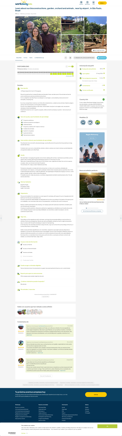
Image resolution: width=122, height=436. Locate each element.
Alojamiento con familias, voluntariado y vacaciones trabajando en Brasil (43, 382)
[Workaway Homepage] (23, 2)
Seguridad (64, 409)
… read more (40, 352)
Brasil (18, 13)
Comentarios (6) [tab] (39, 57)
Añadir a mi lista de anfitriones (84, 57)
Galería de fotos (42, 409)
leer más (92, 138)
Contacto (102, 57)
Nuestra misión (42, 420)
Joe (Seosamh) (42, 326)
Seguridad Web (45, 296)
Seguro (63, 413)
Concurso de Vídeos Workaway (46, 414)
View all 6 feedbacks (45, 376)
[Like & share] (70, 57)
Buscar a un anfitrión (19, 407)
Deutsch (87, 409)
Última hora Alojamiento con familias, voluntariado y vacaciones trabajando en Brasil (82, 384)
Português (87, 413)
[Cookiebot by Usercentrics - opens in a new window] (12, 433)
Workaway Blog (42, 407)
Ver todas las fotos (99, 50)
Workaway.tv (42, 411)
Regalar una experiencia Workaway (23, 416)
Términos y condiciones (67, 416)
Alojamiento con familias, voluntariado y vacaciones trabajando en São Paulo (38, 384)
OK (107, 426)
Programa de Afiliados (44, 418)
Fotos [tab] (25, 57)
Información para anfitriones (21, 409)
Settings (23, 433)
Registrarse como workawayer (22, 413)
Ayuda (63, 407)
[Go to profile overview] (45, 312)
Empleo (64, 420)
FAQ (63, 411)
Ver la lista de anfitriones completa (92, 211)
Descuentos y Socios (20, 418)
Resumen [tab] (18, 57)
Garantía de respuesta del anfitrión (70, 414)
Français (87, 411)
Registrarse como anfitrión (21, 414)
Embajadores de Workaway (45, 416)
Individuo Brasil (59, 384)
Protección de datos (66, 418)
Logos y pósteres (43, 413)
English (86, 407)
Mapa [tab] (30, 57)
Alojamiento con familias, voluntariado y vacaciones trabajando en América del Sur (76, 382)
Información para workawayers (22, 411)
